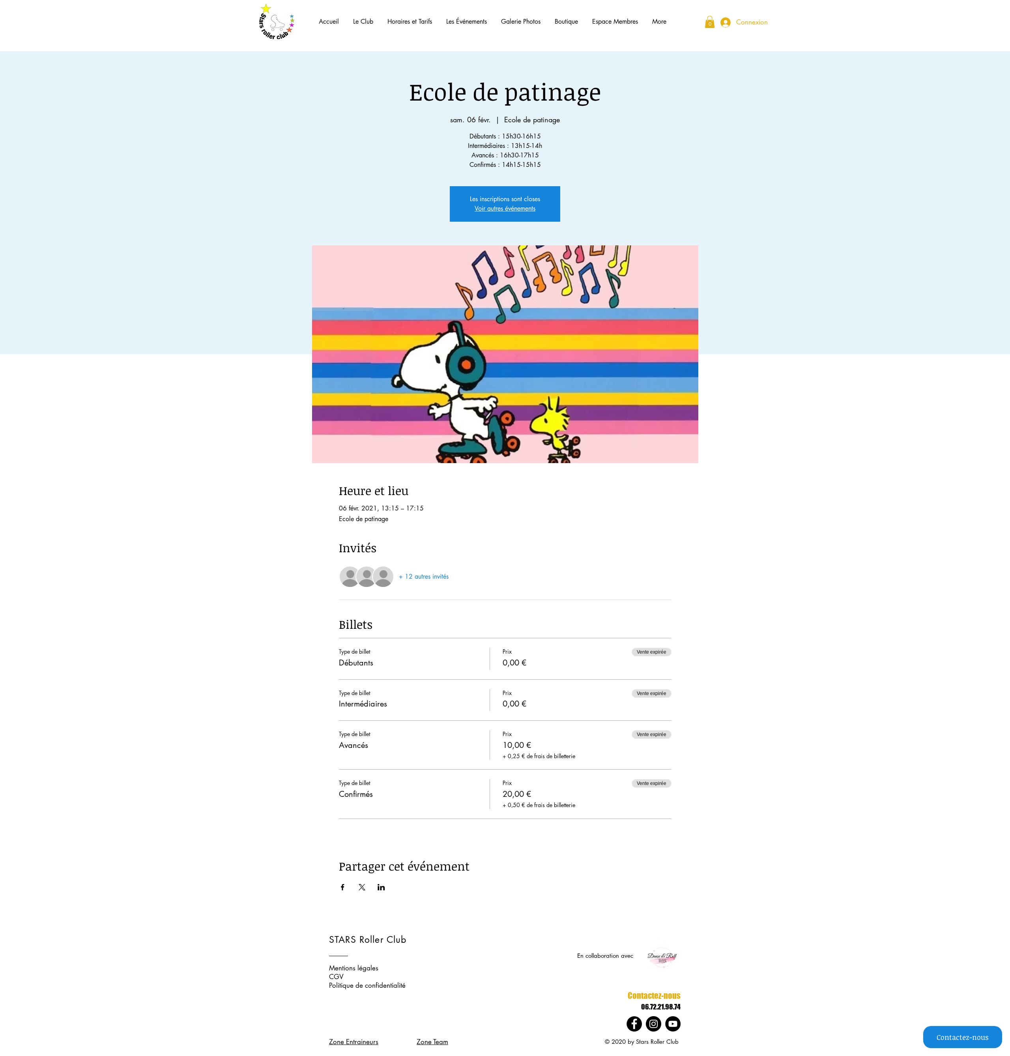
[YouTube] (673, 1024)
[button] (363, 22)
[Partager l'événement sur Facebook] (342, 887)
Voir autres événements (505, 208)
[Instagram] (653, 1024)
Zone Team (432, 1041)
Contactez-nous (654, 995)
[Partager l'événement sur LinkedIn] (381, 887)
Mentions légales (353, 968)
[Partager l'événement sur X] (362, 887)
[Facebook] (634, 1024)
